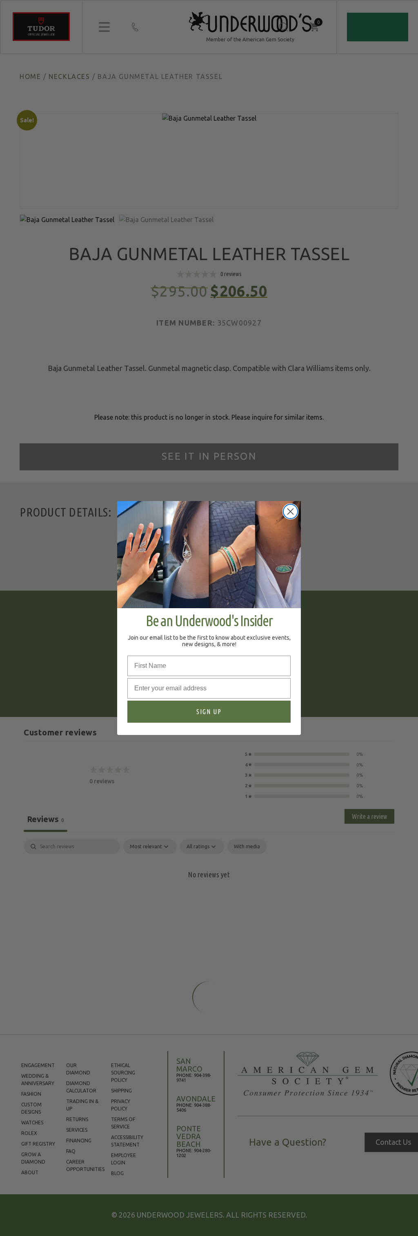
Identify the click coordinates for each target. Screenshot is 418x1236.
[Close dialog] (290, 511)
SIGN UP (209, 711)
